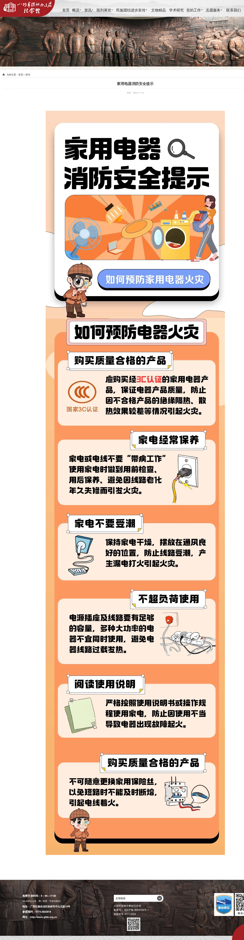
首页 (66, 9)
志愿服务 (213, 9)
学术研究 (176, 9)
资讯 (88, 9)
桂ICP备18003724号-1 (136, 909)
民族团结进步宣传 (130, 9)
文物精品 (158, 9)
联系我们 (233, 9)
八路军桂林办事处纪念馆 (127, 905)
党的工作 (193, 9)
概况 (75, 9)
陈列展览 (104, 9)
